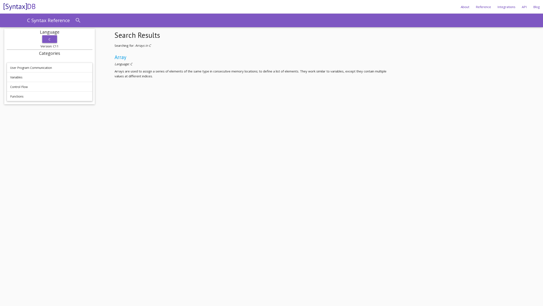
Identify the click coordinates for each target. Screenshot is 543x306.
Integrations (506, 7)
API (524, 7)
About (465, 7)
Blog (536, 7)
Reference (483, 7)
